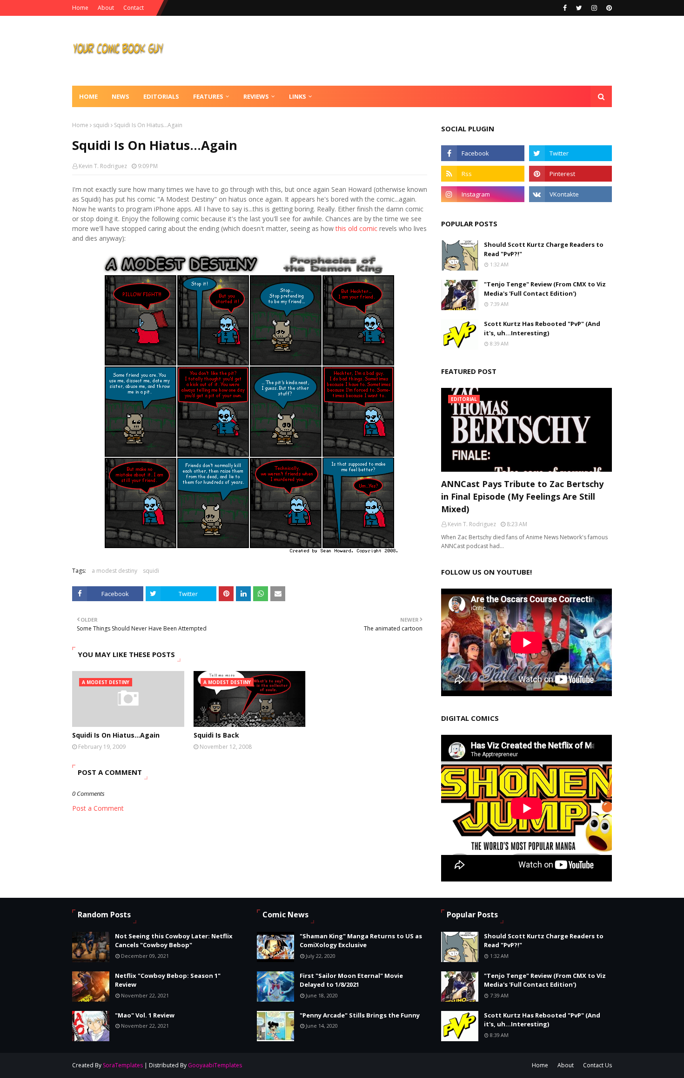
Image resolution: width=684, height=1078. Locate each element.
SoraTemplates (123, 1065)
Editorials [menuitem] (161, 96)
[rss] (482, 174)
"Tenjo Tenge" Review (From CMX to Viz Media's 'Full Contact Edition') (545, 289)
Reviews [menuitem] (256, 96)
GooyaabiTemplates (215, 1065)
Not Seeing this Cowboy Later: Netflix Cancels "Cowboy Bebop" (174, 940)
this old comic (356, 228)
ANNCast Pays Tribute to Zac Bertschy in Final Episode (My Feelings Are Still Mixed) (522, 496)
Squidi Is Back (216, 735)
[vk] (570, 194)
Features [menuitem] (208, 96)
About (106, 8)
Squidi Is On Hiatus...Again (116, 735)
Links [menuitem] (297, 96)
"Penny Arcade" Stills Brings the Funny (360, 1015)
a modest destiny (114, 571)
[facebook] (565, 8)
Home (80, 8)
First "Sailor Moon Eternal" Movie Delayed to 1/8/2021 (351, 980)
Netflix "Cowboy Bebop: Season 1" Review (168, 980)
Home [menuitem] (88, 96)
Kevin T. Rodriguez (103, 166)
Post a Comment (98, 808)
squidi (101, 125)
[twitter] (579, 8)
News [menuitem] (120, 96)
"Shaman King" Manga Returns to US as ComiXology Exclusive (361, 940)
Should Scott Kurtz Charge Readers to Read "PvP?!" (544, 249)
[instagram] (594, 8)
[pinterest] (608, 8)
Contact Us (597, 1065)
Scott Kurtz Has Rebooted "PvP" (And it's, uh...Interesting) (542, 328)
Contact (133, 8)
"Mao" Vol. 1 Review (144, 1015)
